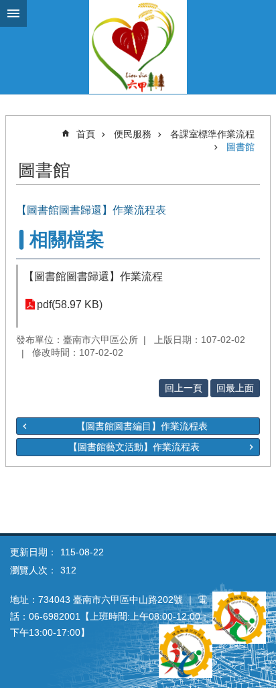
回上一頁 (183, 388)
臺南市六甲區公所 (138, 47)
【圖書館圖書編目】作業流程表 (142, 426)
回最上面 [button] (235, 388)
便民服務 (132, 134)
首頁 (85, 134)
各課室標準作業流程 (212, 134)
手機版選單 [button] (13, 13)
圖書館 (240, 146)
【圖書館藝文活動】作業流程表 (134, 446)
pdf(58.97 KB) (69, 304)
